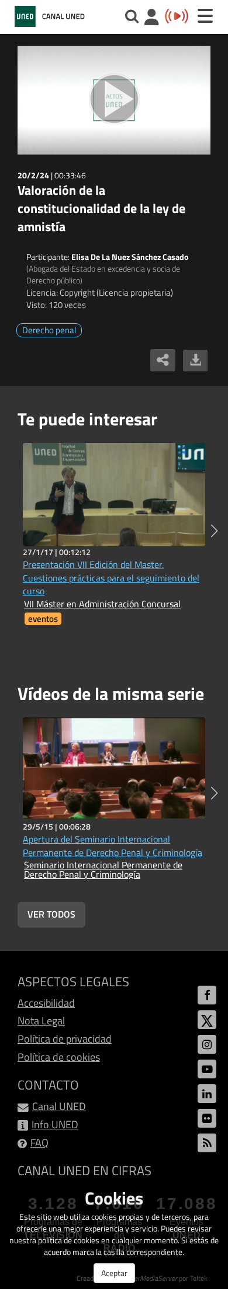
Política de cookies (59, 1057)
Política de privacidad (65, 1039)
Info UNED (55, 1124)
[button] (214, 531)
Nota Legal (41, 1021)
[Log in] (151, 18)
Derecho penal (49, 330)
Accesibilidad (46, 1003)
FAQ (39, 1143)
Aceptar (114, 1273)
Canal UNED (59, 1106)
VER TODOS (51, 914)
